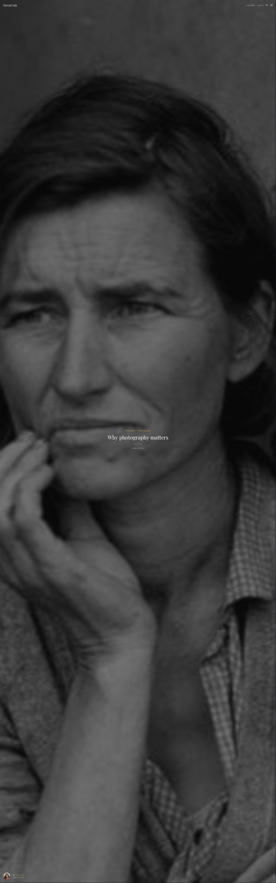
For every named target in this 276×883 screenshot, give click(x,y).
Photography (144, 430)
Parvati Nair (10, 5)
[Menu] (271, 5)
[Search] (267, 5)
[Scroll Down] (138, 879)
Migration (130, 430)
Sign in (261, 5)
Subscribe (250, 5)
